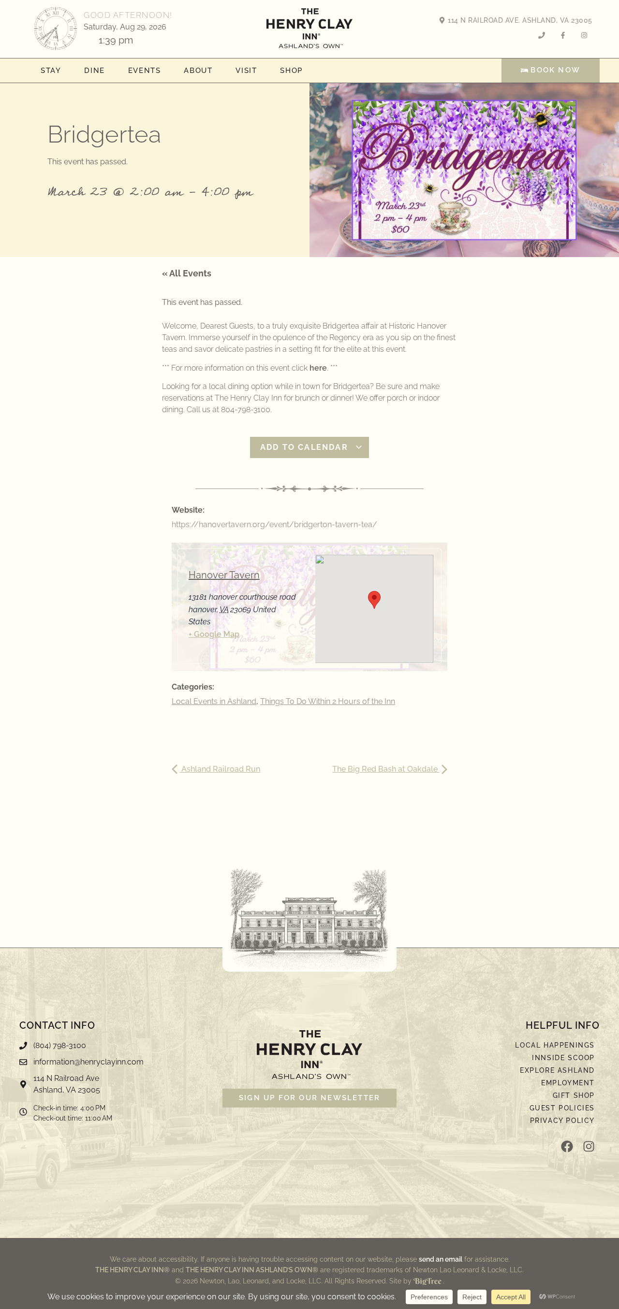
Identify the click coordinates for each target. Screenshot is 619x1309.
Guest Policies (562, 1108)
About (198, 70)
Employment (568, 1083)
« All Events (186, 273)
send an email (440, 1259)
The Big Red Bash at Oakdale (386, 769)
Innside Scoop (563, 1058)
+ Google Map (214, 634)
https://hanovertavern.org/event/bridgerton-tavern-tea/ (274, 524)
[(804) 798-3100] (116, 1048)
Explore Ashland (557, 1070)
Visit (246, 70)
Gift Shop (574, 1095)
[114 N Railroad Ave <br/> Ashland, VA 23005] (116, 1087)
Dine (94, 70)
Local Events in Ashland (214, 701)
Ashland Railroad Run (219, 769)
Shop (291, 70)
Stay (51, 70)
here (318, 368)
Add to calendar (305, 447)
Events (144, 70)
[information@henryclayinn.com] (116, 1064)
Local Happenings (555, 1045)
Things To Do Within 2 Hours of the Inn (327, 701)
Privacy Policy (562, 1120)
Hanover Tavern (224, 575)
